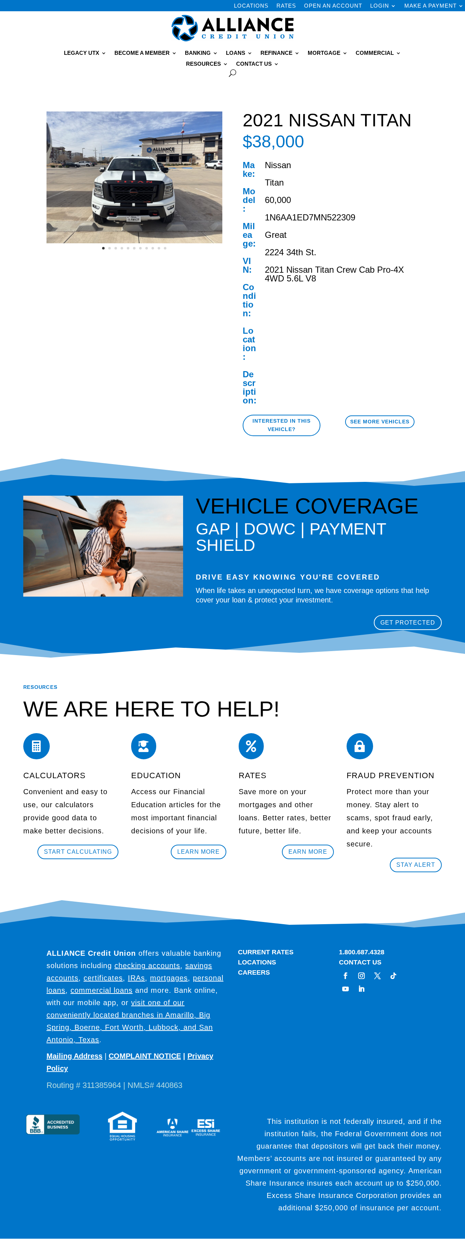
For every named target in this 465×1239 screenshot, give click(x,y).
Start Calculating (78, 852)
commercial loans (101, 990)
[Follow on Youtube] (345, 988)
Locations (251, 6)
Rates (286, 6)
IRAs (136, 978)
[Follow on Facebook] (345, 975)
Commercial (375, 53)
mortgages (169, 978)
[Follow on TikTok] (393, 975)
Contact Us (254, 64)
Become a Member (142, 53)
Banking (198, 53)
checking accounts (147, 966)
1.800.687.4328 (361, 952)
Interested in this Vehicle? (281, 425)
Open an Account (333, 6)
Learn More (198, 852)
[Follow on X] (377, 975)
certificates (103, 978)
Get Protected (407, 623)
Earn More (307, 852)
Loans (235, 53)
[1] (134, 243)
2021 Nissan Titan (299, 270)
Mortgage (324, 53)
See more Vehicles (379, 421)
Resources (203, 64)
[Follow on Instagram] (361, 975)
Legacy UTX (81, 53)
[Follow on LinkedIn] (361, 988)
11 (165, 248)
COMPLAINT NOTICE (145, 1056)
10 (159, 248)
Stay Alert (415, 865)
